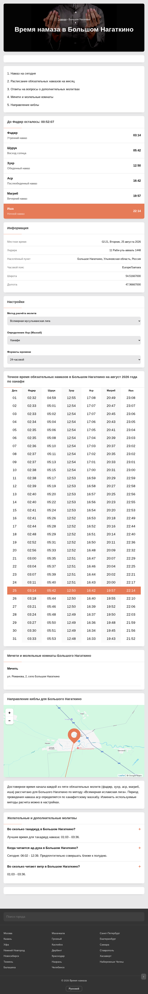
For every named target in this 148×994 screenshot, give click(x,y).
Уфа (6, 944)
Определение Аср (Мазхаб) (24, 332)
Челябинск (58, 967)
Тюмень (8, 961)
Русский (74, 988)
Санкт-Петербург (110, 933)
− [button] (9, 720)
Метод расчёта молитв (21, 313)
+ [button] (9, 712)
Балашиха (10, 967)
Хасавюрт (105, 955)
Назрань (57, 961)
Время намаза (78, 980)
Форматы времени (19, 351)
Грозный (57, 938)
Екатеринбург (108, 938)
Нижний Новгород (14, 950)
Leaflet (122, 775)
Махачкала (58, 933)
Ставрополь (107, 950)
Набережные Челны (112, 961)
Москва (8, 933)
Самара (104, 944)
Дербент (57, 950)
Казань (8, 938)
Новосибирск (11, 955)
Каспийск (57, 944)
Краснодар (58, 955)
